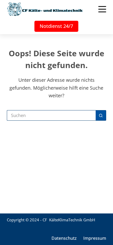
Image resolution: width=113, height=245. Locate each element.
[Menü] (102, 9)
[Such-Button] (101, 115)
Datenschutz (64, 238)
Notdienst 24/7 (56, 26)
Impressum (94, 238)
